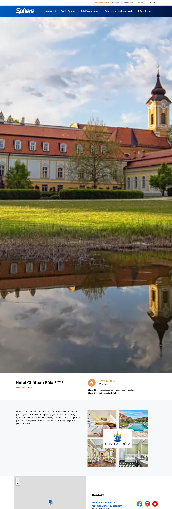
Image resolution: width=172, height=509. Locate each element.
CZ (150, 3)
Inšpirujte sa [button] (144, 11)
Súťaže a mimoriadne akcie (119, 11)
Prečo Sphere (68, 11)
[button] (50, 502)
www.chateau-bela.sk (25, 387)
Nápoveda (128, 3)
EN (154, 3)
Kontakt (140, 3)
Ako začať (50, 11)
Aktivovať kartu (102, 3)
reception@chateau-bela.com (107, 506)
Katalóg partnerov (90, 11)
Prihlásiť (115, 3)
